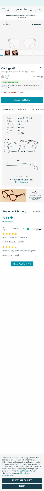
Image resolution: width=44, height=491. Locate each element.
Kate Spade (6, 71)
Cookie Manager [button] (23, 471)
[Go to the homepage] (22, 10)
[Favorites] (30, 9)
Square (14, 71)
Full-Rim (20, 133)
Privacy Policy (7, 475)
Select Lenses (22, 99)
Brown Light (23, 71)
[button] (41, 68)
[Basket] (40, 9)
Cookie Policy (22, 473)
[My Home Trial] (35, 9)
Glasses (32, 71)
